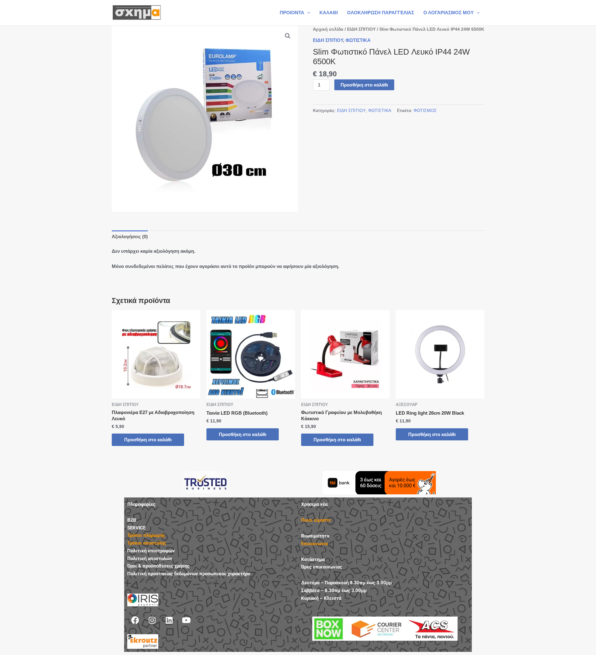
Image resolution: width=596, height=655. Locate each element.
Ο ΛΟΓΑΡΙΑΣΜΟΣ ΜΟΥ (448, 12)
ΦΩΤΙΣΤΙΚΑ (358, 40)
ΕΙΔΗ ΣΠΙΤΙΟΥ (361, 29)
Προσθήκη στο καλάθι (364, 84)
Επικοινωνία (314, 543)
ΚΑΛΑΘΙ (328, 12)
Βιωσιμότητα (315, 536)
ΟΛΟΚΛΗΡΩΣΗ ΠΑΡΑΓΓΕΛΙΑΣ (380, 12)
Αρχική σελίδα (328, 29)
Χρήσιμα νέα (314, 504)
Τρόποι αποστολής (146, 543)
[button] (307, 13)
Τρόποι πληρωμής (146, 535)
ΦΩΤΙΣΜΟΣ (425, 110)
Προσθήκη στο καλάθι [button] (148, 439)
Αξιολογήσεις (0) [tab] (130, 236)
